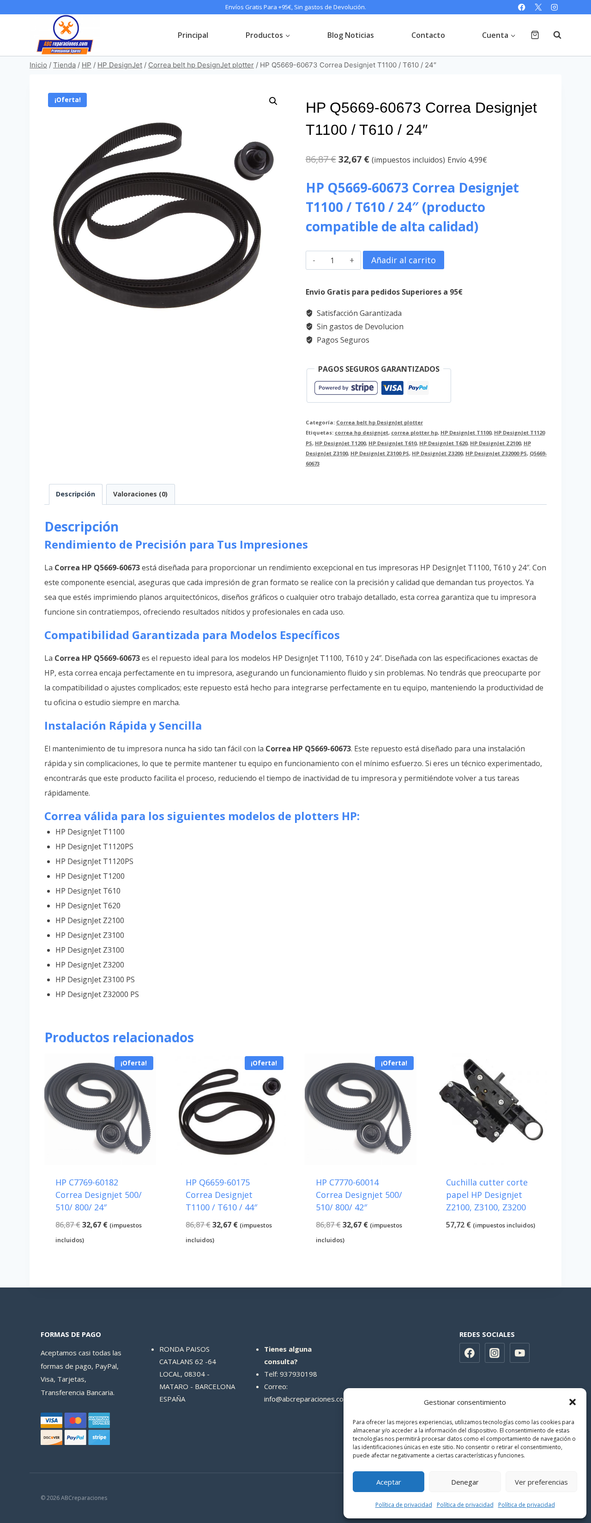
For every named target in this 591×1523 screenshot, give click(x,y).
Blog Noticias (350, 35)
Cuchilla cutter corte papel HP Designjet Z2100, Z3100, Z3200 (487, 1195)
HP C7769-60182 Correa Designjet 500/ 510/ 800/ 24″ (98, 1195)
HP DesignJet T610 (392, 443)
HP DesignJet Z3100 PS (379, 453)
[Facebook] (522, 7)
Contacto (428, 35)
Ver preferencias (541, 1482)
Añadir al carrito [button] (490, 1255)
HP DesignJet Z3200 (437, 453)
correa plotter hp (414, 432)
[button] (572, 1402)
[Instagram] (554, 7)
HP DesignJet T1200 (340, 443)
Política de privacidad (403, 1505)
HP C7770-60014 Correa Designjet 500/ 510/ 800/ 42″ (359, 1195)
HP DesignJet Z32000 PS (496, 453)
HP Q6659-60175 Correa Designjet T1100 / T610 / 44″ (221, 1195)
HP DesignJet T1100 (465, 432)
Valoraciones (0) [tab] (140, 494)
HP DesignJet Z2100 (495, 443)
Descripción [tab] (75, 494)
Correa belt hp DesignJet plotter (379, 422)
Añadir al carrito (403, 260)
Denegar (465, 1482)
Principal (193, 35)
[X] (538, 7)
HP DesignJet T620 (443, 443)
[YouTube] (520, 1353)
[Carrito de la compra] (535, 34)
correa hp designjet (361, 432)
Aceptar (388, 1482)
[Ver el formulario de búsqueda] (552, 35)
